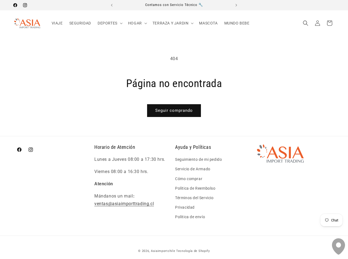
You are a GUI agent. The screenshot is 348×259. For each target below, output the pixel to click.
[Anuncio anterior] (112, 5)
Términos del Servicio (194, 198)
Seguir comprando (174, 110)
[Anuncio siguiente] (236, 5)
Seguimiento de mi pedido (198, 159)
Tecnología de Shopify (193, 251)
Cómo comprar (188, 179)
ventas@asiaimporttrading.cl (124, 203)
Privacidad (185, 207)
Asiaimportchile (163, 251)
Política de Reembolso (195, 188)
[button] (109, 23)
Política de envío (190, 217)
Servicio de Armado (192, 169)
